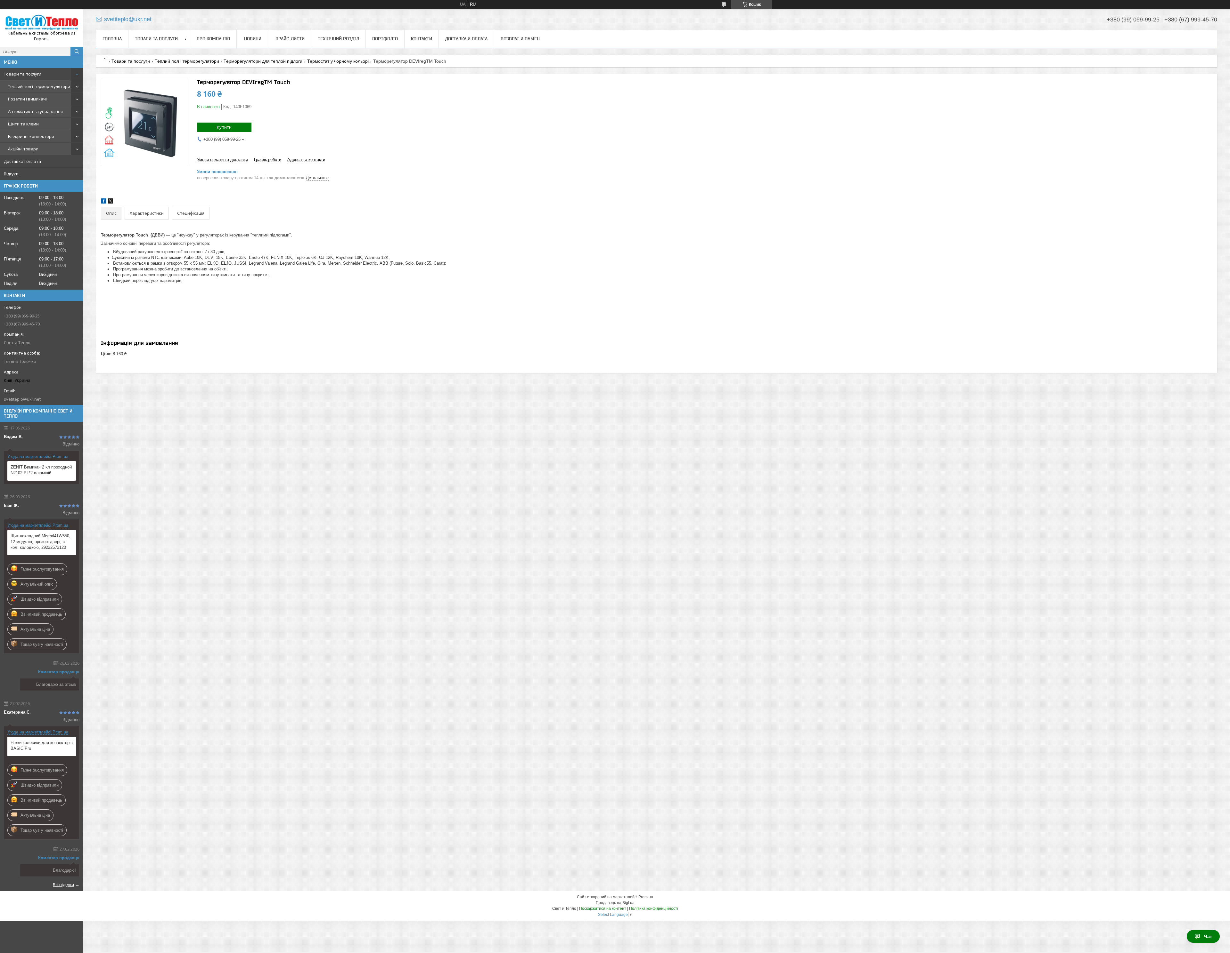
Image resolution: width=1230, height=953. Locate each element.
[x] (110, 202)
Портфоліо (385, 38)
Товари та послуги (22, 74)
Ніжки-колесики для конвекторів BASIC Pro (42, 745)
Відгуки (11, 174)
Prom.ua (645, 897)
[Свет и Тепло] (41, 22)
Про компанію (213, 38)
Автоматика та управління (35, 111)
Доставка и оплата (466, 38)
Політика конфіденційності (653, 908)
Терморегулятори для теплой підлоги (263, 61)
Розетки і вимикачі (27, 99)
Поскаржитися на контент (602, 908)
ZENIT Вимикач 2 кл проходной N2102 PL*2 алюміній (41, 470)
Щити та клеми (23, 124)
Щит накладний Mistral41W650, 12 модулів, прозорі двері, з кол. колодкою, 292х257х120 (40, 541)
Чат (1208, 936)
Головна (112, 38)
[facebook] (103, 202)
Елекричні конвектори (31, 136)
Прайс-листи (290, 38)
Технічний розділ (338, 38)
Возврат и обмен (520, 38)
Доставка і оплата (22, 161)
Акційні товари (23, 149)
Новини (252, 38)
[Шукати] (76, 51)
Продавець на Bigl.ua (615, 903)
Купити (224, 127)
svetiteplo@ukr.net (22, 399)
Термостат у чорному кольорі (338, 61)
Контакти (421, 38)
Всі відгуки (63, 884)
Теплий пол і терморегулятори (39, 86)
